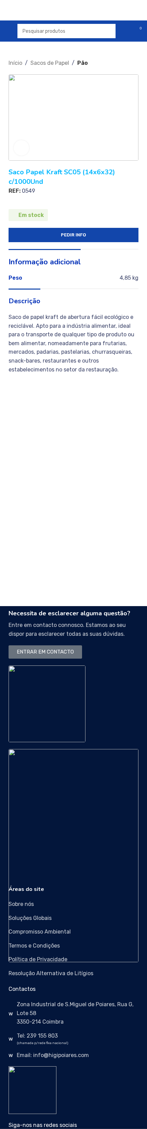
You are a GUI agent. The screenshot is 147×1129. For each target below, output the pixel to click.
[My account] (125, 31)
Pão (82, 63)
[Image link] (47, 703)
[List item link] (73, 904)
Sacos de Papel (49, 63)
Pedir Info (73, 234)
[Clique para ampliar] (21, 148)
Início (15, 63)
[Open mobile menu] (8, 31)
